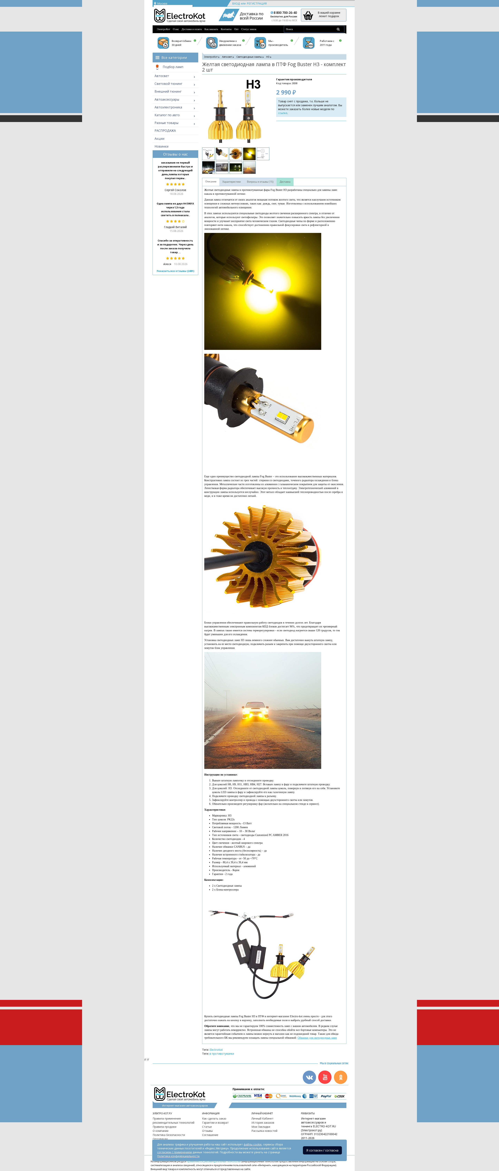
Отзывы (207, 1131)
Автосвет (162, 76)
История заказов (262, 1122)
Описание (210, 181)
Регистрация (257, 3)
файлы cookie (253, 1144)
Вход (236, 3)
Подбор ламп (172, 67)
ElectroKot (216, 1050)
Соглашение (210, 1135)
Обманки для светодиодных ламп (317, 1037)
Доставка (285, 181)
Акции (159, 138)
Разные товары (166, 123)
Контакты (226, 29)
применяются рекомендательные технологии (214, 1161)
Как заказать (211, 29)
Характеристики (231, 181)
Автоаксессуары (167, 99)
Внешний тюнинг (168, 91)
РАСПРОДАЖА (165, 130)
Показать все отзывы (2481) (175, 271)
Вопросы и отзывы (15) (260, 181)
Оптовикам (160, 1139)
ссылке (282, 113)
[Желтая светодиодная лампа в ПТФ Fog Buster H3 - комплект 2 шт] (235, 110)
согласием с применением (174, 1152)
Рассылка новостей (264, 1131)
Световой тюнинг (168, 83)
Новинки (161, 146)
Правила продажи (164, 1127)
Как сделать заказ (214, 1118)
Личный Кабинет (262, 1118)
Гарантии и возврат (215, 1122)
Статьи (207, 1127)
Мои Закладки (260, 1127)
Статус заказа (248, 29)
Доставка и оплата (192, 29)
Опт (236, 29)
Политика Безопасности (169, 1135)
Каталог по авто (167, 115)
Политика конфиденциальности (178, 1156)
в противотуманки (222, 1053)
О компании (160, 1131)
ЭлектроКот (163, 29)
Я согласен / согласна (322, 1150)
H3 (267, 56)
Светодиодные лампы (249, 56)
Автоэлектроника (168, 107)
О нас (176, 29)
